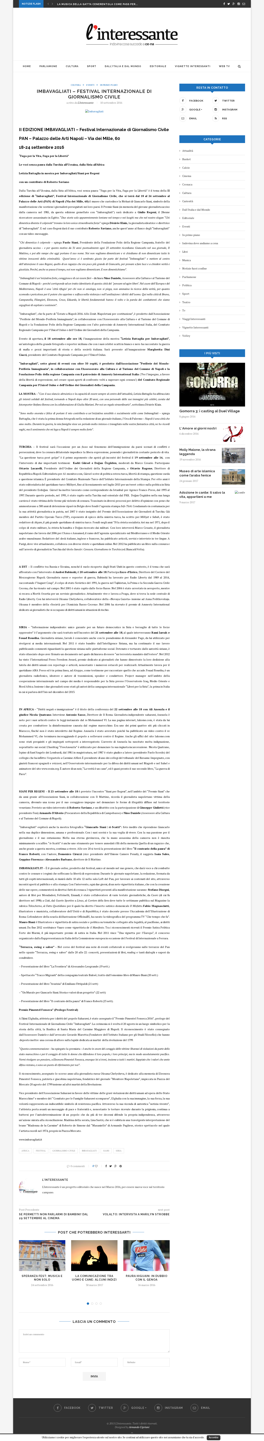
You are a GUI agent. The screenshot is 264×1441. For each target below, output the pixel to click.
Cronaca (187, 184)
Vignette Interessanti (192, 66)
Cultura (72, 66)
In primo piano (109, 85)
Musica (186, 260)
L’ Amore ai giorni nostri (197, 428)
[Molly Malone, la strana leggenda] (233, 449)
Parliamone (48, 66)
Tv (183, 310)
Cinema (186, 176)
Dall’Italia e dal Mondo (123, 66)
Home (27, 66)
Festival (41, 1150)
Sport (91, 66)
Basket (186, 159)
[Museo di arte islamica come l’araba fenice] (233, 471)
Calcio (186, 167)
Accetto (213, 1437)
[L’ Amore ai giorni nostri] (233, 428)
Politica (187, 285)
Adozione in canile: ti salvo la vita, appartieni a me (202, 495)
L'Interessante (86, 102)
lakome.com (144, 720)
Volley (186, 336)
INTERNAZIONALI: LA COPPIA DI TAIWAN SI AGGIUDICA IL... (97, 4)
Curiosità (187, 201)
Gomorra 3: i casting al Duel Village (209, 411)
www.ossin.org (50, 768)
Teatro (186, 302)
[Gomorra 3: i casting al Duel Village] (212, 364)
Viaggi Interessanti (193, 319)
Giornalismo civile (63, 1150)
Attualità (187, 150)
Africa (25, 1150)
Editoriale (158, 66)
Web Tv (224, 66)
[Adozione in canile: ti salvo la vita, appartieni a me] (240, 492)
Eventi (90, 85)
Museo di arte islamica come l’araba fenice (197, 473)
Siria (119, 1150)
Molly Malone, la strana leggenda (197, 452)
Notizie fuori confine (194, 268)
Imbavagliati (89, 1150)
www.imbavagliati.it (30, 1139)
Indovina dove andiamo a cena (200, 243)
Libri (185, 251)
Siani (106, 1150)
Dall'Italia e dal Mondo (196, 209)
